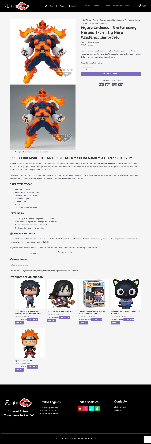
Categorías (97, 6)
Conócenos (117, 6)
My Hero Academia (65, 252)
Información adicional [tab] (31, 152)
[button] (102, 6)
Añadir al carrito (111, 74)
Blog (108, 6)
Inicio (83, 20)
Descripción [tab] (19, 152)
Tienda (87, 6)
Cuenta (127, 6)
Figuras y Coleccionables (102, 20)
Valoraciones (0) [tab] (45, 152)
